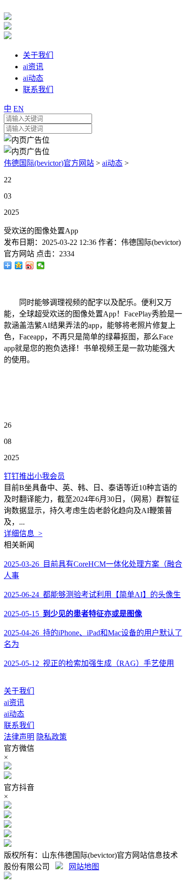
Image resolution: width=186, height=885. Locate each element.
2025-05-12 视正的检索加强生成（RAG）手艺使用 (89, 663)
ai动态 (112, 163)
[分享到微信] (41, 265)
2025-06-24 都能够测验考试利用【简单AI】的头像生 (92, 594)
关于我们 (19, 691)
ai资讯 (14, 702)
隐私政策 (51, 737)
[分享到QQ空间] (19, 265)
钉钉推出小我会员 (34, 476)
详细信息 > (23, 533)
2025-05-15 (73, 614)
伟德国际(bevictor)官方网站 (49, 163)
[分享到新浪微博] (30, 265)
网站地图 (84, 867)
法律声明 (19, 737)
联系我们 (19, 725)
